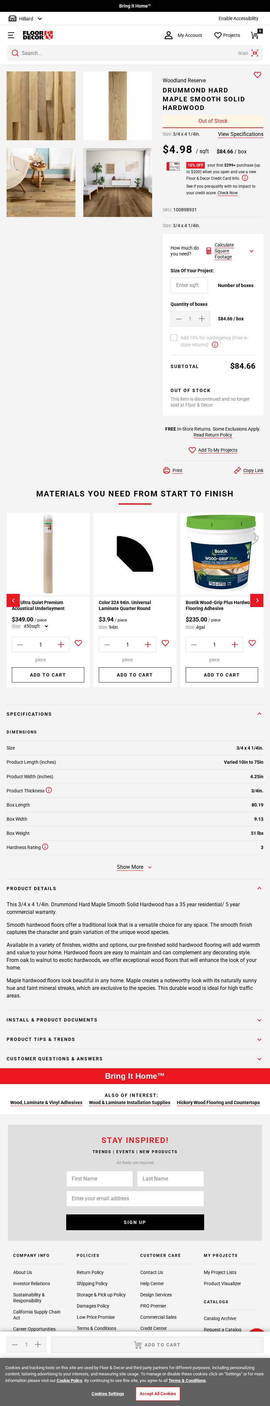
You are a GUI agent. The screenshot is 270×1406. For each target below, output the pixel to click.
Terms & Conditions (96, 1328)
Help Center (152, 1283)
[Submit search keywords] (15, 53)
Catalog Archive (220, 1318)
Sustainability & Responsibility (29, 1297)
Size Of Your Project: (192, 270)
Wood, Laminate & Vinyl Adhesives (46, 1102)
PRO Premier (153, 1306)
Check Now (228, 193)
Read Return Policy (213, 435)
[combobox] (135, 53)
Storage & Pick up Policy (101, 1294)
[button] (8, 35)
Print (177, 470)
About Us (22, 1272)
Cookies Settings (108, 1393)
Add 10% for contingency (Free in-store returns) (214, 341)
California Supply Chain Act (37, 1314)
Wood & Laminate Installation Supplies (129, 1102)
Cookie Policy (69, 1380)
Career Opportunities (34, 1329)
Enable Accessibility (238, 18)
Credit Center (153, 1328)
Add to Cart (48, 674)
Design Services (156, 1294)
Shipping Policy (92, 1283)
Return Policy (90, 1272)
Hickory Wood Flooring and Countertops (218, 1102)
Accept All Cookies (158, 1393)
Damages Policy (93, 1306)
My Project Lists (220, 1272)
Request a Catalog (222, 1329)
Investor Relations (31, 1283)
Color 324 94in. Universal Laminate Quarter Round (125, 605)
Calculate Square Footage (224, 250)
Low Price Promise (96, 1317)
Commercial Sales (158, 1317)
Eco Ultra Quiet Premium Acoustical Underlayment (38, 605)
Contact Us (151, 1272)
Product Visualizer (222, 1283)
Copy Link (253, 470)
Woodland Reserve (184, 80)
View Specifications (240, 134)
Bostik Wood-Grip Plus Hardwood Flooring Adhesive (220, 605)
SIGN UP (135, 1222)
